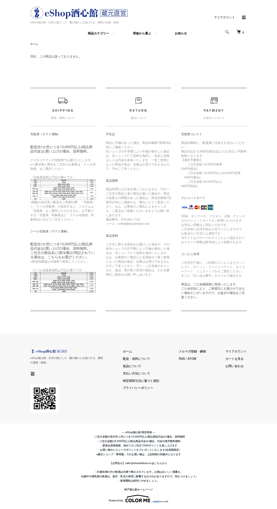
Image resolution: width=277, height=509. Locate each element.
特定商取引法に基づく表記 (141, 380)
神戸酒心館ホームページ (138, 489)
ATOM (191, 358)
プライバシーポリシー (138, 387)
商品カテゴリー (98, 33)
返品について (132, 366)
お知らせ (181, 33)
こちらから (160, 463)
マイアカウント (224, 17)
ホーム (34, 44)
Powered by (116, 500)
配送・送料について (136, 358)
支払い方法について (136, 373)
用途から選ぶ (142, 33)
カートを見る (234, 358)
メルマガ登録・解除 (192, 351)
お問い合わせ (234, 366)
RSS (182, 358)
